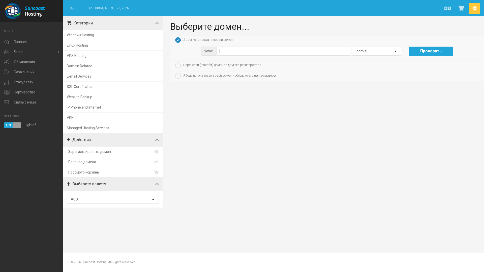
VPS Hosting (76, 56)
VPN (70, 118)
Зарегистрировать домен (89, 152)
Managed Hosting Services (88, 128)
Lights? (21, 125)
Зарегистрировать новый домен (208, 40)
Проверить (431, 51)
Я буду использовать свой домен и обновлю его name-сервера (229, 76)
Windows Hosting (80, 35)
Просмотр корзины (83, 172)
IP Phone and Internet (84, 107)
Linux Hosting (77, 45)
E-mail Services (79, 76)
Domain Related (79, 66)
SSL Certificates (79, 87)
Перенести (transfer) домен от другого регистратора (222, 65)
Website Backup (79, 97)
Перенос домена (81, 162)
